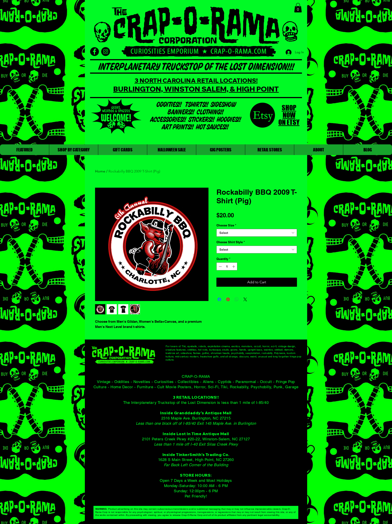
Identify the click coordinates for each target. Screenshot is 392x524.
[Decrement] (220, 266)
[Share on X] (245, 299)
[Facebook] (94, 51)
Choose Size (226, 225)
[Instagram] (105, 51)
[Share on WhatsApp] (236, 299)
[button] (298, 7)
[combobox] (256, 233)
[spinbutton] (227, 266)
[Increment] (234, 266)
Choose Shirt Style (230, 242)
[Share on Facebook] (219, 299)
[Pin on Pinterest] (228, 299)
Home (100, 171)
